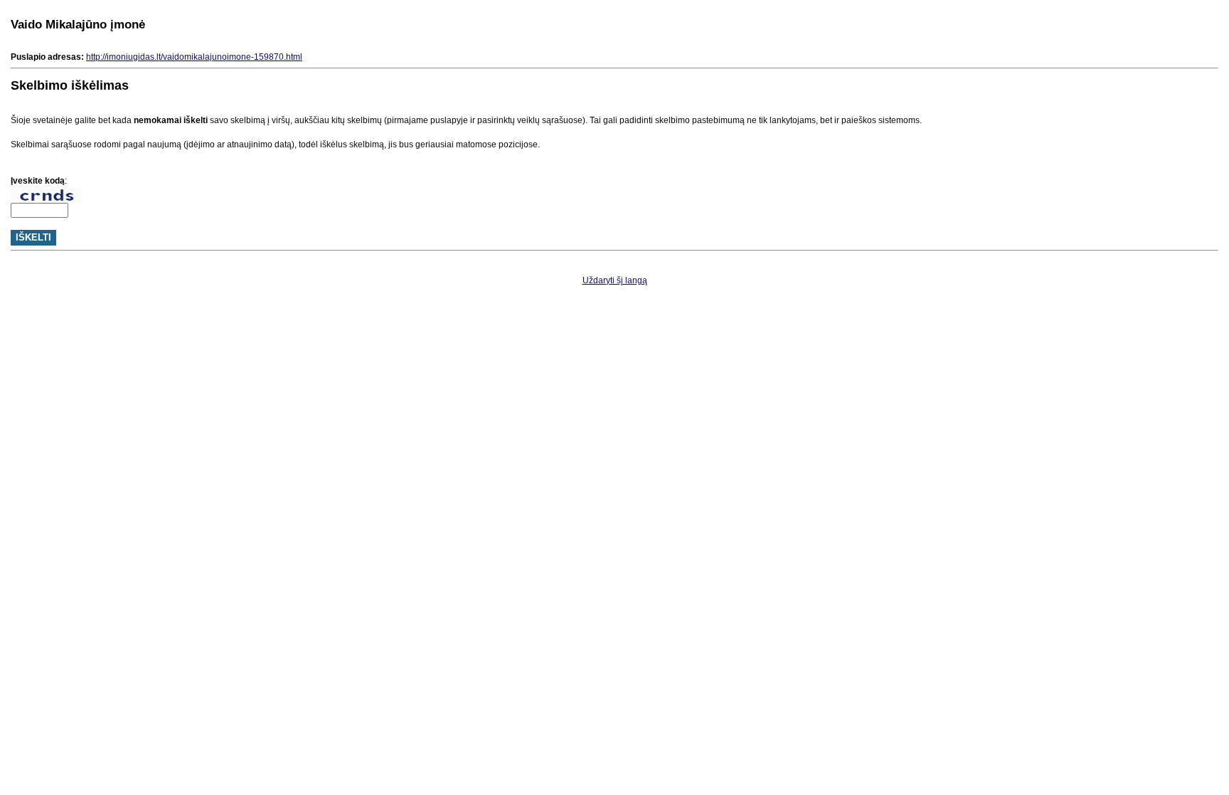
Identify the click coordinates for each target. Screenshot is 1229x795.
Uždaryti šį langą (614, 280)
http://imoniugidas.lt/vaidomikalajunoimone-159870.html (194, 57)
